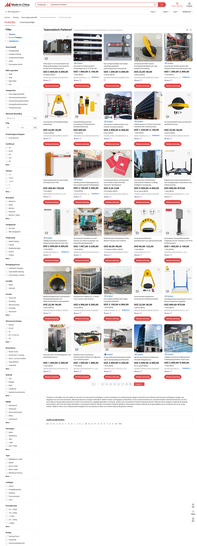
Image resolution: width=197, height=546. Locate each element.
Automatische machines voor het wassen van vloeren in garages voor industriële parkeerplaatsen (86, 240)
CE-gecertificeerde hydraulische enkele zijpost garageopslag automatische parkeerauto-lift (117, 358)
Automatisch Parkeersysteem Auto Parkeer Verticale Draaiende (116, 125)
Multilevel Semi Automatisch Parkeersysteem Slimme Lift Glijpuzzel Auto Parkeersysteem (87, 357)
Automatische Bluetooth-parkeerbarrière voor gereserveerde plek (148, 239)
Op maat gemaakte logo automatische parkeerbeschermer (177, 123)
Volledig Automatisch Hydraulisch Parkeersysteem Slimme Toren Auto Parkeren (55, 242)
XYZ (120, 424)
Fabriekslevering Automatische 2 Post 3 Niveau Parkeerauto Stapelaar (178, 300)
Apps (175, 12)
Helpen (165, 12)
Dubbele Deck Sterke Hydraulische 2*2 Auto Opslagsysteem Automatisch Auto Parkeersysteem (178, 182)
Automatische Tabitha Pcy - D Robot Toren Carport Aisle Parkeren (86, 297)
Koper (153, 12)
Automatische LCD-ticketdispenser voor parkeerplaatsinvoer (57, 356)
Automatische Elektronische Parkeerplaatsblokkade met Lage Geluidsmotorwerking (145, 66)
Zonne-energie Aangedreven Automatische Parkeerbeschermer (146, 297)
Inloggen (189, 6)
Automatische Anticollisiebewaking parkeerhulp (55, 123)
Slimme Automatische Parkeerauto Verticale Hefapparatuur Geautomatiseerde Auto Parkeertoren (147, 358)
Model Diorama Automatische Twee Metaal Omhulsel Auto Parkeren (116, 239)
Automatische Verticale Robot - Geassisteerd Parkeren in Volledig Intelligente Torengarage (146, 182)
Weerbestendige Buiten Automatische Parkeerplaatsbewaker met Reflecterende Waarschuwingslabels (56, 298)
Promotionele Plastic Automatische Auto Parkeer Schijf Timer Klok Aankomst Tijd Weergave (116, 182)
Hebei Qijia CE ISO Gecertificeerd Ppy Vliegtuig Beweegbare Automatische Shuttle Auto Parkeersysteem (56, 66)
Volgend (138, 384)
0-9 (47, 424)
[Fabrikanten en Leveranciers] (17, 4)
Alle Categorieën (13, 12)
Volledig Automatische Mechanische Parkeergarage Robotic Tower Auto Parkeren (177, 358)
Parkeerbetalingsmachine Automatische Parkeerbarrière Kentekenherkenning (84, 124)
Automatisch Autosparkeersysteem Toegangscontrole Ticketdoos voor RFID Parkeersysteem (178, 240)
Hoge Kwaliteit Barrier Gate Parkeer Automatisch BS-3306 (55, 181)
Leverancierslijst (27, 22)
